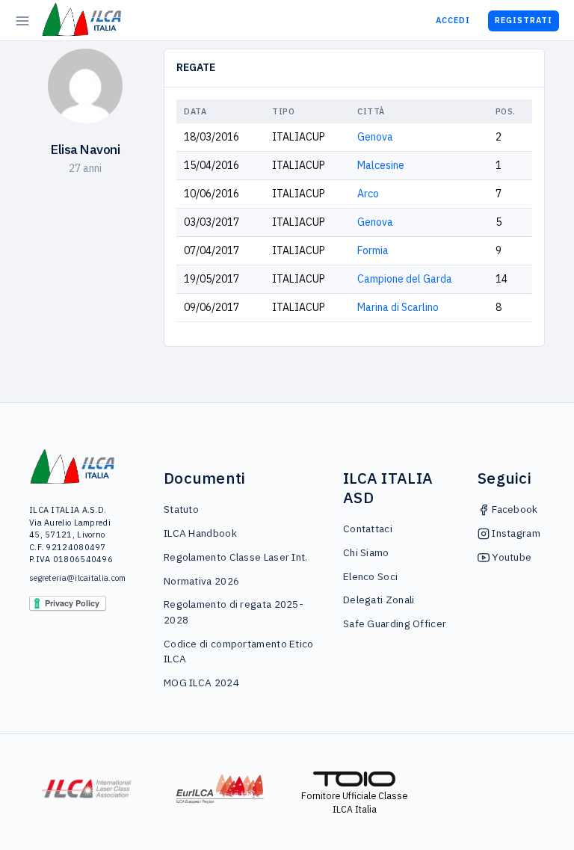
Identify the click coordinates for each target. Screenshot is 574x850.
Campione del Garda (404, 279)
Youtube (510, 557)
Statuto (181, 509)
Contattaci (367, 528)
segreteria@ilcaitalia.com (73, 578)
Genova (375, 137)
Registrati (523, 20)
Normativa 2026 (201, 581)
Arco (368, 193)
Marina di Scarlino (398, 307)
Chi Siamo (366, 552)
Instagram (515, 533)
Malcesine (380, 165)
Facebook (514, 509)
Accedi (453, 20)
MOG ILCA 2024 (201, 682)
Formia (373, 250)
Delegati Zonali (379, 599)
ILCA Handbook (200, 533)
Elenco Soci (370, 576)
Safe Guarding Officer (394, 623)
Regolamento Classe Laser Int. (236, 557)
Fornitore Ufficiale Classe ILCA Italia (354, 802)
